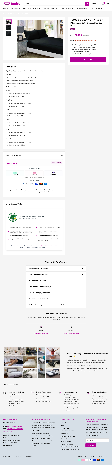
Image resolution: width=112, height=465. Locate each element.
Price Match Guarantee (67, 431)
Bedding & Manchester (50, 8)
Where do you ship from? (38, 281)
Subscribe (91, 445)
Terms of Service (66, 441)
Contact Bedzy (65, 428)
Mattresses (14, 8)
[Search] (87, 4)
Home (5, 14)
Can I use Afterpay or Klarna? (39, 293)
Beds (4, 8)
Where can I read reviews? (38, 299)
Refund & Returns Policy (68, 436)
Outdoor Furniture (81, 8)
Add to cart (88, 59)
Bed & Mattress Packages (30, 8)
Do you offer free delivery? (38, 274)
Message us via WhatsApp (71, 333)
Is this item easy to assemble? (39, 268)
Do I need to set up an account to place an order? (46, 305)
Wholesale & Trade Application (70, 447)
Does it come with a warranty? (40, 287)
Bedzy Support (96, 8)
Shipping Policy (65, 439)
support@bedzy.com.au (41, 333)
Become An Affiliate (67, 444)
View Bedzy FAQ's (9, 432)
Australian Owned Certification (70, 449)
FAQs (62, 425)
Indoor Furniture (66, 8)
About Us (63, 423)
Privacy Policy (65, 433)
